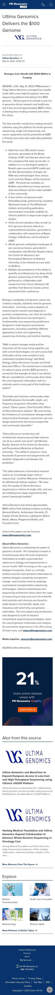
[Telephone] (43, 4)
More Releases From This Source (18, 864)
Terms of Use (18, 978)
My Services (26, 960)
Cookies (28, 985)
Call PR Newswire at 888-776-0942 (28, 968)
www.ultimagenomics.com (16, 535)
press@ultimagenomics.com (36, 639)
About (27, 956)
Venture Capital (37, 924)
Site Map (38, 982)
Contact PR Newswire (27, 950)
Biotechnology (9, 924)
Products (27, 953)
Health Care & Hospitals (41, 899)
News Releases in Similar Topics (18, 930)
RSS (48, 982)
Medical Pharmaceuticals (10, 901)
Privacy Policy (34, 978)
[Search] (51, 4)
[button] (27, 37)
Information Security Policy (17, 982)
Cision (33, 990)
